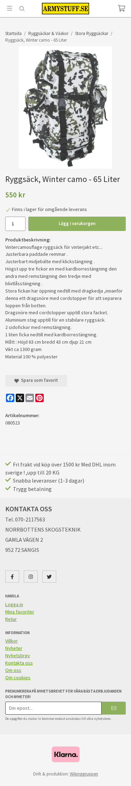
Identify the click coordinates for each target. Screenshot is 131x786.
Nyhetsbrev (17, 655)
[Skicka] (114, 708)
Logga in (14, 604)
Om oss (13, 670)
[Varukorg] (121, 8)
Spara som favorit (38, 380)
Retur (11, 619)
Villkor (11, 641)
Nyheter (13, 648)
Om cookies (17, 677)
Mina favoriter (19, 612)
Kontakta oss (19, 663)
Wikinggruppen (84, 774)
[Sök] (22, 9)
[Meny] (9, 8)
